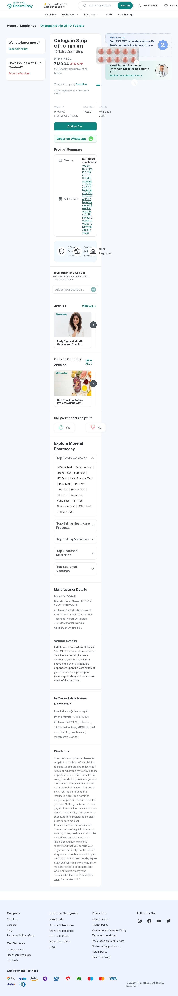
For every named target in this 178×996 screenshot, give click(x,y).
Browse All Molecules (62, 930)
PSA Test (62, 489)
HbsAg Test (64, 472)
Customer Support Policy (106, 946)
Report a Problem (19, 73)
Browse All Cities (59, 936)
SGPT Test (84, 506)
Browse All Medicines (62, 925)
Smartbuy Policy (101, 956)
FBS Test (62, 495)
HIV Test (62, 478)
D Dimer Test (64, 467)
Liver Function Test (81, 478)
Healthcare (68, 14)
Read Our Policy (18, 48)
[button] (106, 5)
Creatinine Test (66, 506)
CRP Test (79, 483)
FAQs (52, 946)
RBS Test (64, 483)
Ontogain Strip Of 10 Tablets (62, 25)
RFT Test (78, 500)
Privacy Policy (100, 924)
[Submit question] (93, 289)
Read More (81, 84)
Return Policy (99, 951)
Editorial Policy (100, 919)
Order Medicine (16, 949)
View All (88, 306)
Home (11, 25)
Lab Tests (90, 14)
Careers (11, 924)
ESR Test (79, 472)
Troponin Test (65, 511)
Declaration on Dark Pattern (108, 940)
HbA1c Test (78, 489)
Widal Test (77, 495)
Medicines (28, 25)
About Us (12, 919)
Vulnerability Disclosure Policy (109, 930)
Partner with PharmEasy (20, 935)
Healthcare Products (19, 954)
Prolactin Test (84, 467)
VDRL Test (63, 500)
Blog (9, 930)
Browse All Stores (60, 941)
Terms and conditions (104, 935)
